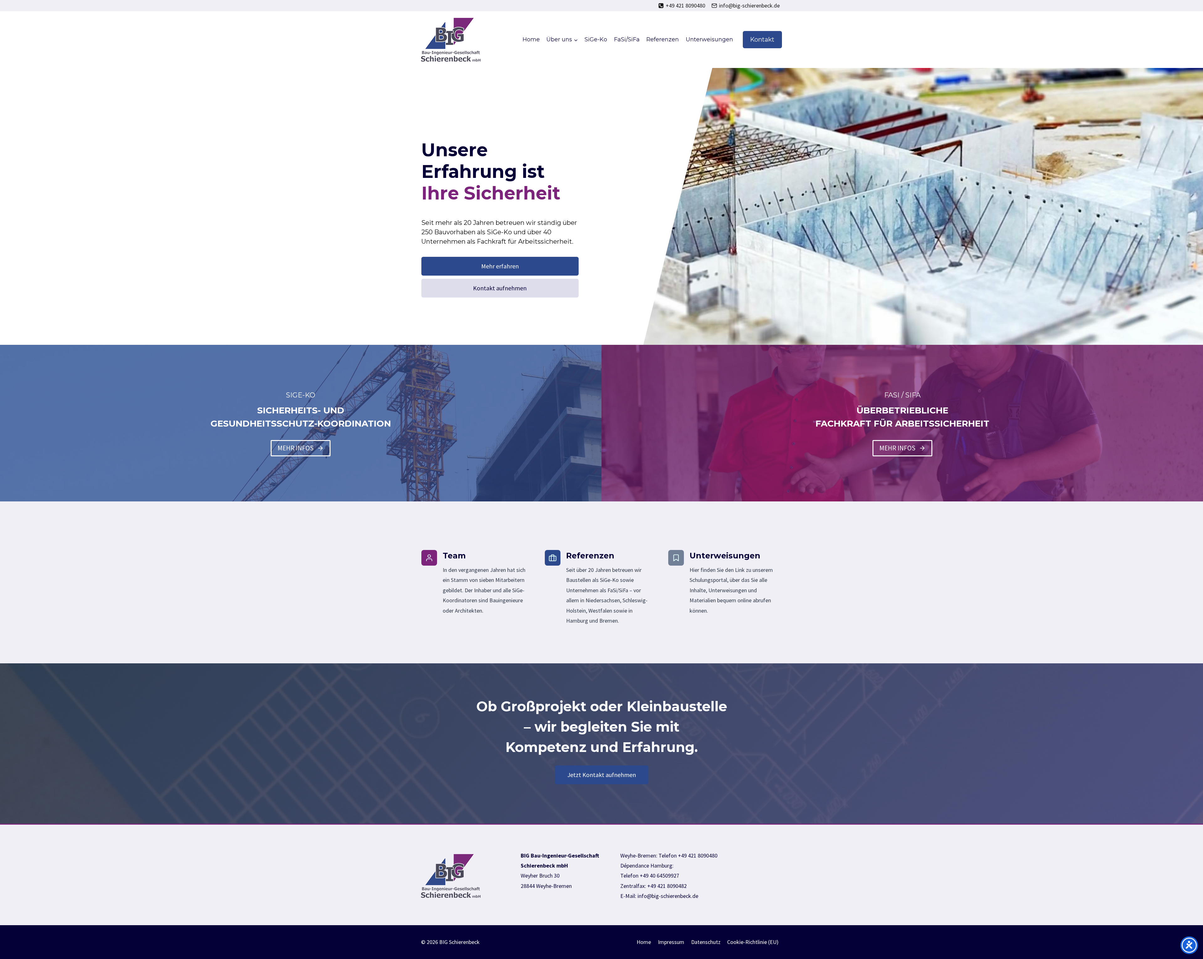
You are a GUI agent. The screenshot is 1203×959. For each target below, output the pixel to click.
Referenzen (662, 39)
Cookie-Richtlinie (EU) (753, 942)
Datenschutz (706, 942)
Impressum (671, 942)
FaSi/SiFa (627, 39)
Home (531, 39)
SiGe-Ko (596, 39)
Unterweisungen (709, 39)
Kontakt (762, 39)
